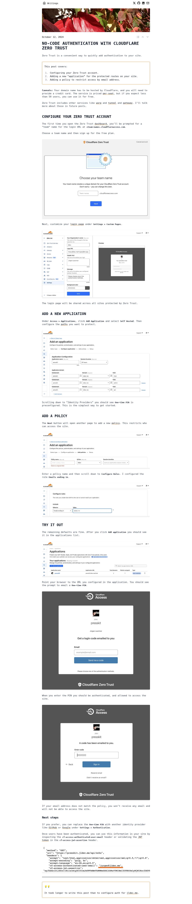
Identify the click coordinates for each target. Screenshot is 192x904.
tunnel (112, 103)
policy (116, 423)
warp (98, 103)
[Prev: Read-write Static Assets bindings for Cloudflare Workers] (147, 37)
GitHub (53, 827)
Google (66, 827)
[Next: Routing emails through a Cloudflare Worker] (142, 37)
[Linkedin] (143, 3)
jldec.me (132, 893)
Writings (52, 3)
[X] (134, 3)
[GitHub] (138, 3)
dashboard (101, 123)
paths (64, 324)
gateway (127, 103)
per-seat (108, 93)
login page (77, 224)
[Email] (148, 3)
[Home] (44, 3)
